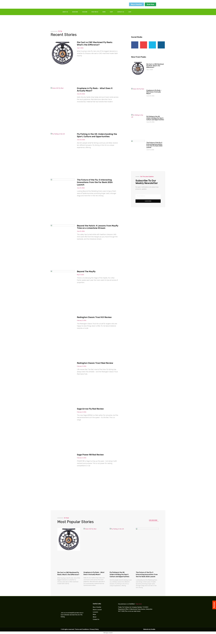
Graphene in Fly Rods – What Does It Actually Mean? (153, 92)
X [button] (214, 631)
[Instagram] (149, 12)
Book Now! (206, 631)
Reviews (214, 605)
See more (139, 604)
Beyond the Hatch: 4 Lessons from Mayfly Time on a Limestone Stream (97, 227)
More (104, 11)
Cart (129, 11)
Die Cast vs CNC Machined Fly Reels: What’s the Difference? (95, 43)
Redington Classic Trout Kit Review (94, 317)
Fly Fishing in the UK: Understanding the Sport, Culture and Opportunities (97, 135)
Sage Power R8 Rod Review (90, 454)
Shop (111, 11)
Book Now (75, 11)
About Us (65, 11)
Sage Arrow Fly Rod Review (90, 409)
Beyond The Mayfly (86, 271)
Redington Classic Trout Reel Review (95, 363)
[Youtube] (153, 12)
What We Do (95, 11)
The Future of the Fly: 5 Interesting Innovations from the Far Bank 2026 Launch (95, 182)
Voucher (84, 11)
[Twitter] (146, 12)
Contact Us (120, 11)
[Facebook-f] (142, 12)
